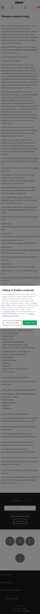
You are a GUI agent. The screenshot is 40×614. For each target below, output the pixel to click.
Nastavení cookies (9, 312)
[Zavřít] (38, 288)
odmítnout (13, 314)
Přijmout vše (29, 323)
